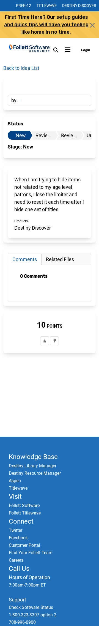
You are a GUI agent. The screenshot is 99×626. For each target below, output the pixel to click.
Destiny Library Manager (32, 465)
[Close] (92, 25)
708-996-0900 (22, 622)
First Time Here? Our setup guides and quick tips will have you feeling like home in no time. (46, 24)
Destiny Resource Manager (35, 473)
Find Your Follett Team (31, 552)
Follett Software (24, 505)
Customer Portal (24, 545)
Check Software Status (31, 607)
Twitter (15, 530)
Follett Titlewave (25, 513)
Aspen (15, 480)
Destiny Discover (79, 5)
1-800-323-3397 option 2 (32, 614)
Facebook (18, 537)
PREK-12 (23, 5)
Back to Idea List (21, 68)
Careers (16, 560)
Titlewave (47, 5)
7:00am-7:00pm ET (27, 585)
